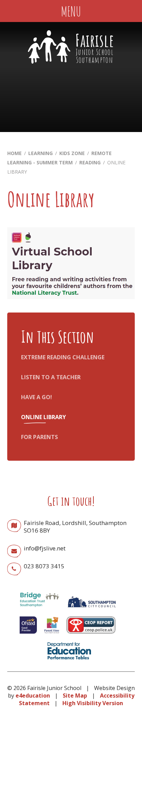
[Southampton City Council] (91, 609)
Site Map (75, 695)
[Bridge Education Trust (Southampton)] (39, 609)
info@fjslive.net (44, 548)
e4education (33, 695)
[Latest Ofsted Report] (28, 635)
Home (14, 153)
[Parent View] (52, 635)
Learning (40, 153)
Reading (90, 162)
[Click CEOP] (91, 635)
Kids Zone (72, 153)
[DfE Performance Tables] (69, 661)
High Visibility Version (92, 703)
